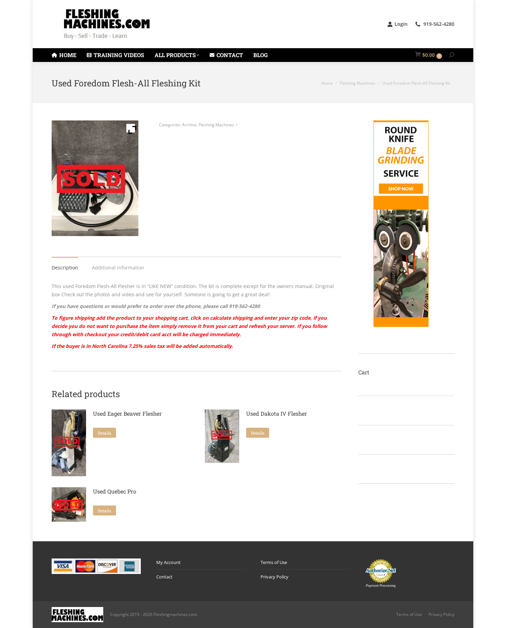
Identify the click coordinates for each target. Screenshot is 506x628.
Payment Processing (381, 585)
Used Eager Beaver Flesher (127, 413)
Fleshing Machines (216, 125)
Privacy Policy (274, 577)
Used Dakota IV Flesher (276, 413)
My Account (168, 562)
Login (401, 24)
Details (104, 433)
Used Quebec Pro (114, 491)
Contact (164, 577)
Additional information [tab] (118, 267)
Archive (189, 125)
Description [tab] (65, 267)
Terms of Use (274, 562)
